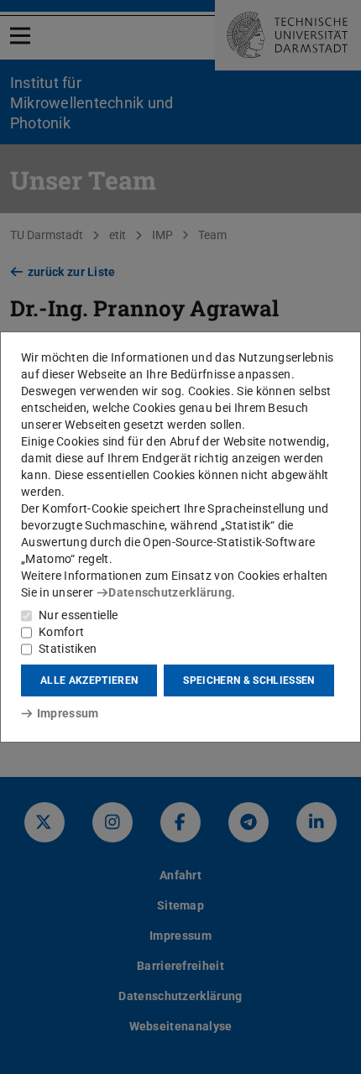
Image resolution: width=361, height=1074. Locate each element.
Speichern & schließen (248, 680)
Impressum (67, 713)
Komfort (61, 632)
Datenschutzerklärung (170, 592)
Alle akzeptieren (89, 680)
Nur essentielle (78, 615)
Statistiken (68, 648)
